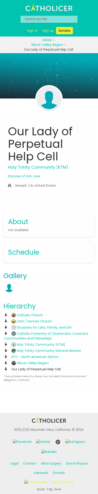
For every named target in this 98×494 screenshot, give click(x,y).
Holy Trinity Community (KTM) (40, 344)
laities (48, 40)
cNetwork (41, 472)
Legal (14, 463)
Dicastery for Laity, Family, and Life (44, 327)
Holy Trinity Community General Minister (48, 350)
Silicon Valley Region (47, 44)
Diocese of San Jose (24, 176)
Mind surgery (51, 463)
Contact (29, 463)
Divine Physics (77, 463)
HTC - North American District (35, 357)
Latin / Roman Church (34, 321)
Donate (59, 472)
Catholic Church (29, 315)
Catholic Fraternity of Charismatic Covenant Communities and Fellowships (46, 336)
